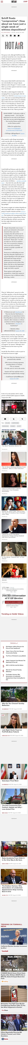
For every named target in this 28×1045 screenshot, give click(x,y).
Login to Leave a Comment (14, 602)
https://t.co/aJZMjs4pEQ (14, 128)
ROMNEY (13, 426)
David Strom (5, 863)
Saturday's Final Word (10, 781)
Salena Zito (5, 895)
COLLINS (7, 423)
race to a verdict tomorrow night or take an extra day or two (13, 213)
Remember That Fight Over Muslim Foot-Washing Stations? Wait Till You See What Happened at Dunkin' (13, 1005)
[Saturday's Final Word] (14, 771)
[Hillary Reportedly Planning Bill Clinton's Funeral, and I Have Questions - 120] (14, 1022)
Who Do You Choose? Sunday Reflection (13, 704)
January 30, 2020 (20, 331)
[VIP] (25, 1)
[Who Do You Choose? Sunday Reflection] (14, 694)
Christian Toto (6, 735)
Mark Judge (5, 813)
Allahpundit (6, 32)
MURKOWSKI (5, 426)
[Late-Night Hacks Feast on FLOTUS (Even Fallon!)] (14, 721)
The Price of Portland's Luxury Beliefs (16, 656)
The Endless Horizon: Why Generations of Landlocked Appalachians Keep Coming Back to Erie (12, 889)
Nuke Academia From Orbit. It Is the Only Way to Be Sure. (13, 859)
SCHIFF (19, 426)
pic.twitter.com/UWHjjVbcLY (14, 130)
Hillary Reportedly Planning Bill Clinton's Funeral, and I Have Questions (11, 1034)
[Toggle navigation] (2, 1)
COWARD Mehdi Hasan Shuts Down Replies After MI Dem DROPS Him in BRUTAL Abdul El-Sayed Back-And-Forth (13, 975)
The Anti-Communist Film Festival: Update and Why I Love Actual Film (12, 807)
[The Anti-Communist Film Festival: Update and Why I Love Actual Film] (14, 796)
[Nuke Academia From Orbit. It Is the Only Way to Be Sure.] (14, 849)
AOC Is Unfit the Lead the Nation (14, 665)
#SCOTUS (18, 324)
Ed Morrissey (5, 709)
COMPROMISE (15, 423)
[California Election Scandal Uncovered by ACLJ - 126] (14, 936)
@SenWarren (18, 312)
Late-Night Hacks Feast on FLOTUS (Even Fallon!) (12, 731)
